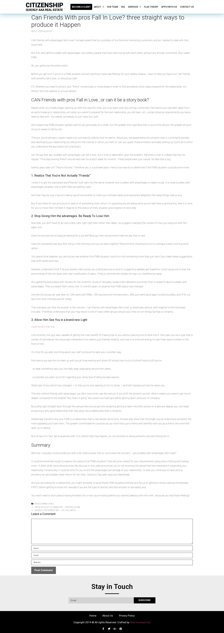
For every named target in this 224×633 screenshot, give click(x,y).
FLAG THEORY (151, 7)
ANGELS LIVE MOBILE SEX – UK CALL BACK (55, 510)
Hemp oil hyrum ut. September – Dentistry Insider (57, 507)
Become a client (81, 7)
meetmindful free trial (43, 326)
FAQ (123, 7)
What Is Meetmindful (44, 503)
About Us (107, 615)
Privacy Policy (127, 615)
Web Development (140, 622)
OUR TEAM (112, 7)
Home (92, 615)
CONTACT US (187, 7)
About (97, 7)
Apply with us (169, 7)
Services (133, 7)
